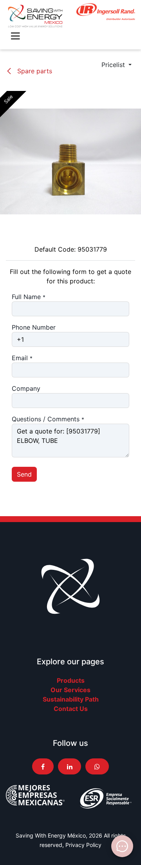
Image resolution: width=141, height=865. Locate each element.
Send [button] (24, 474)
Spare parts (33, 71)
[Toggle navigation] (15, 36)
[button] (116, 64)
